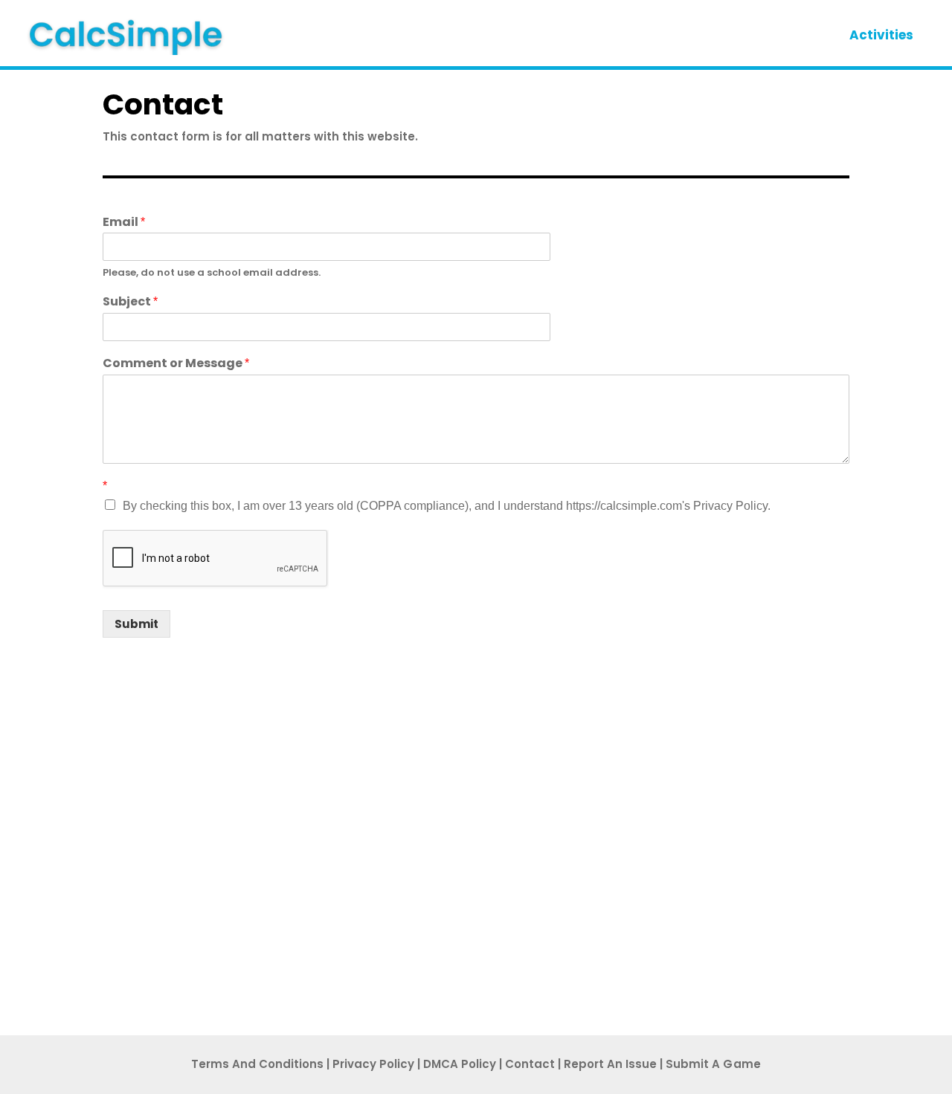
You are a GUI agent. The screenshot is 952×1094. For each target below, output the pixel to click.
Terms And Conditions (257, 1064)
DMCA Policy (459, 1064)
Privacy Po (373, 1064)
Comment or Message (176, 364)
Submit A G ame (713, 1064)
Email (124, 222)
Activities (881, 35)
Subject (130, 302)
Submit (136, 624)
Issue (610, 1064)
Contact (530, 1064)
